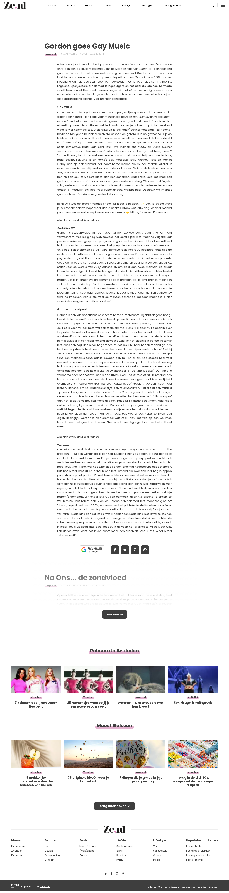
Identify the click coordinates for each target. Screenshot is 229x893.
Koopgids (147, 5)
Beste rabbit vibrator (198, 850)
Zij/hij (119, 850)
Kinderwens (18, 846)
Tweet (125, 549)
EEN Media (45, 886)
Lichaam (50, 860)
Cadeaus (84, 855)
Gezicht (49, 850)
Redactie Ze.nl (96, 54)
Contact (213, 886)
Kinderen (16, 855)
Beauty (71, 5)
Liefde (108, 5)
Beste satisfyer (194, 860)
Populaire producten (202, 840)
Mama (52, 5)
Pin (135, 549)
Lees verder (115, 614)
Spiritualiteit (160, 850)
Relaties (121, 855)
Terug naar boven (112, 806)
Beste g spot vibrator (198, 855)
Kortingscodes (172, 5)
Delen (115, 549)
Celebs (157, 855)
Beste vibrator (194, 846)
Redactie (151, 886)
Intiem (120, 860)
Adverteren (174, 886)
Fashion (89, 5)
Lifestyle (126, 5)
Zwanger (16, 850)
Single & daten (124, 846)
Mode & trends (88, 846)
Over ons (162, 886)
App (145, 549)
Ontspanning (52, 855)
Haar (47, 846)
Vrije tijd (51, 54)
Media (156, 860)
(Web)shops (86, 850)
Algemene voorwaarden (194, 886)
